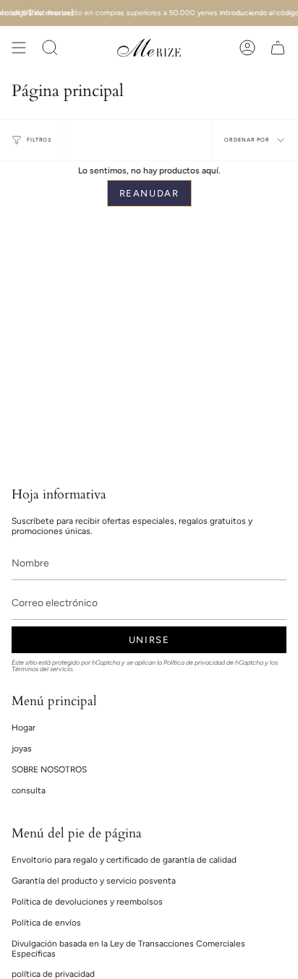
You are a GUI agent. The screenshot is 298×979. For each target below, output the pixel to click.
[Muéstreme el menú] (19, 48)
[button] (50, 48)
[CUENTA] (247, 48)
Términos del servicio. (43, 669)
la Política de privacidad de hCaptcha (211, 662)
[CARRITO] (277, 48)
